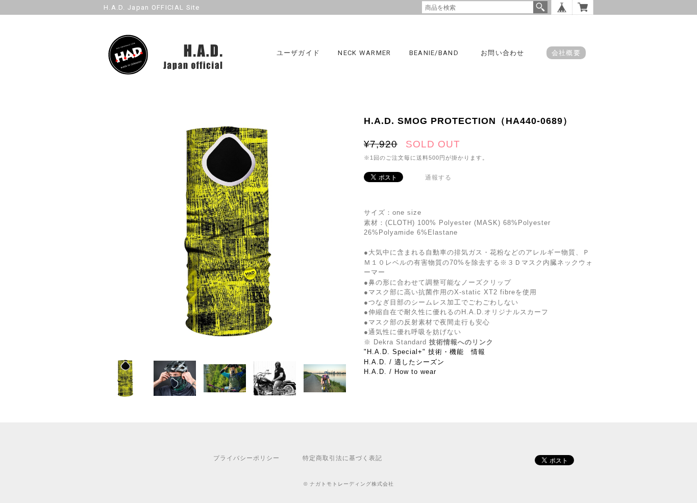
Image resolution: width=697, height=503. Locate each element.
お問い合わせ (503, 53)
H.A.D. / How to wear (400, 371)
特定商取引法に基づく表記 (342, 458)
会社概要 (566, 53)
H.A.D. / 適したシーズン (404, 362)
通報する (438, 177)
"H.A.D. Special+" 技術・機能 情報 (424, 352)
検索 (540, 7)
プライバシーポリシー (246, 458)
